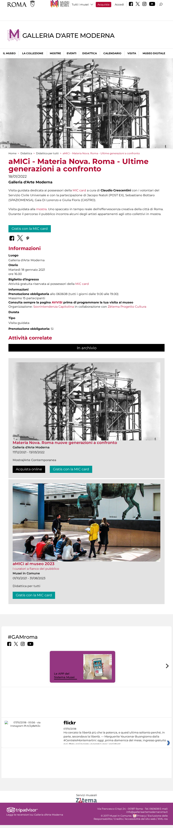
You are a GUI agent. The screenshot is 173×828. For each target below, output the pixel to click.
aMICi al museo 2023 (33, 563)
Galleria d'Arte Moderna (68, 35)
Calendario (112, 53)
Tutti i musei (80, 4)
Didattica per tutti (47, 153)
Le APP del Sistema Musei (64, 675)
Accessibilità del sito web (140, 818)
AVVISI (57, 302)
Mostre (55, 53)
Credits (118, 818)
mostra (41, 209)
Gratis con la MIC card (30, 229)
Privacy (141, 815)
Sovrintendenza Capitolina (53, 306)
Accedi (119, 4)
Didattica (89, 53)
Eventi (71, 53)
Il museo (9, 53)
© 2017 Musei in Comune (116, 815)
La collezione (32, 53)
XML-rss (163, 818)
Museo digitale (154, 53)
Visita (131, 53)
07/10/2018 (115, 736)
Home (12, 153)
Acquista (103, 4)
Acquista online (29, 469)
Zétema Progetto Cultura (127, 306)
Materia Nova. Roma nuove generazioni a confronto (65, 442)
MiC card (82, 284)
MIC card (79, 190)
